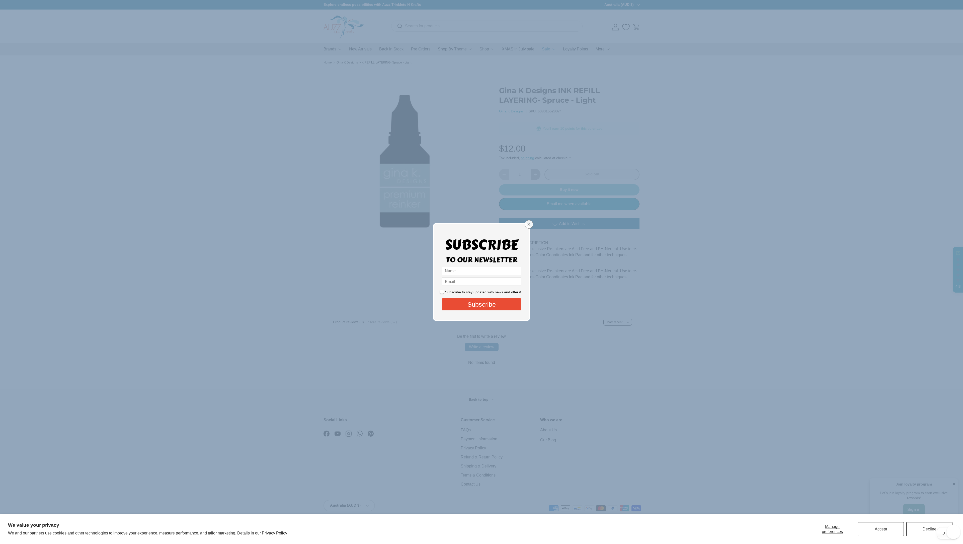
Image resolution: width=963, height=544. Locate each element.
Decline (929, 529)
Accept (881, 529)
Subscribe (481, 304)
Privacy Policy (274, 533)
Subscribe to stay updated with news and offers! (483, 292)
